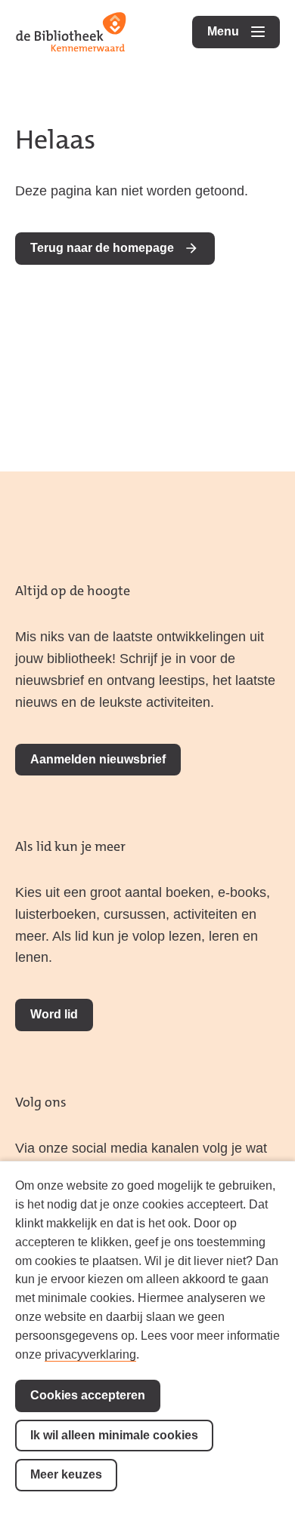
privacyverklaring (90, 1354)
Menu (243, 31)
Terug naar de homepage (102, 247)
